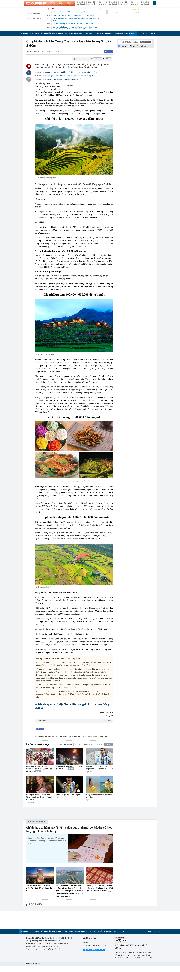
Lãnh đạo (143, 46)
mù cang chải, (50, 736)
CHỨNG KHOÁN (34, 33)
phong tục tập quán (100, 736)
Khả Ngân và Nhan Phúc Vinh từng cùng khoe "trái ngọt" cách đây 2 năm (39, 797)
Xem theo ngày (65, 745)
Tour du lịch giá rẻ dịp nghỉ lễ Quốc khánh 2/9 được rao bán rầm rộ (70, 72)
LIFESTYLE (132, 33)
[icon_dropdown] (154, 3)
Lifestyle (58, 51)
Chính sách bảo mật (33, 964)
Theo (73, 720)
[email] (28, 79)
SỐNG (126, 33)
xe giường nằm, (86, 736)
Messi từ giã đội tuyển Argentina (69, 794)
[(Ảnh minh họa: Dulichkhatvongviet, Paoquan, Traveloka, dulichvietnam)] (51, 436)
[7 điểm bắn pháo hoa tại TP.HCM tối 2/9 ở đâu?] (69, 756)
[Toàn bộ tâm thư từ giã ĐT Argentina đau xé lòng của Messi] (99, 756)
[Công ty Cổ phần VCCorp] (134, 940)
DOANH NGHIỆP (57, 33)
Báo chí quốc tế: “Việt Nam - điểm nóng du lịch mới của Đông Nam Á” (71, 76)
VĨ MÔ (102, 33)
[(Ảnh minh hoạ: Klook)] (74, 564)
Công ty (123, 46)
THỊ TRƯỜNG (118, 33)
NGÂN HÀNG (68, 33)
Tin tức (132, 46)
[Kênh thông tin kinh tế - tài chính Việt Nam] (49, 3)
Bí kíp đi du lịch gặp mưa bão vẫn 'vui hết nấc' (62, 79)
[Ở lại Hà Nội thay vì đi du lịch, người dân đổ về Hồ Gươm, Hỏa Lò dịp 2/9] (40, 756)
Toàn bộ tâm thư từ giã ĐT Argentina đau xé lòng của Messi (99, 767)
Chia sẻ (108, 51)
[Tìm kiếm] (145, 42)
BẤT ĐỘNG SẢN (46, 33)
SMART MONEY (79, 33)
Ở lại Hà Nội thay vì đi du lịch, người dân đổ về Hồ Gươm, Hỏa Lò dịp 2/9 (39, 768)
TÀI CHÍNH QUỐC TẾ (92, 33)
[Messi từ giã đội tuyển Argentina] (69, 784)
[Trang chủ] (21, 33)
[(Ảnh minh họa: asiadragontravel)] (74, 149)
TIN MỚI (69, 85)
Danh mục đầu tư (35, 18)
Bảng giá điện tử (35, 13)
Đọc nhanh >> (99, 9)
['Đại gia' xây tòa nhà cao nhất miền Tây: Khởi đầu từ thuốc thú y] (40, 875)
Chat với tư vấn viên (95, 950)
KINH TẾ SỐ (109, 33)
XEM (108, 744)
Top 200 (157, 931)
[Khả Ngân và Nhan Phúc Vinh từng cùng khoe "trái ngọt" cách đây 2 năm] (40, 784)
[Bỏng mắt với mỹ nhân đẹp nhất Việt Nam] (99, 784)
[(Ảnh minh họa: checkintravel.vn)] (74, 325)
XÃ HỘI (25, 33)
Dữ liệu (144, 33)
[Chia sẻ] (28, 72)
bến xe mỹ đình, (74, 736)
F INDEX (152, 33)
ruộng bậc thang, (62, 736)
